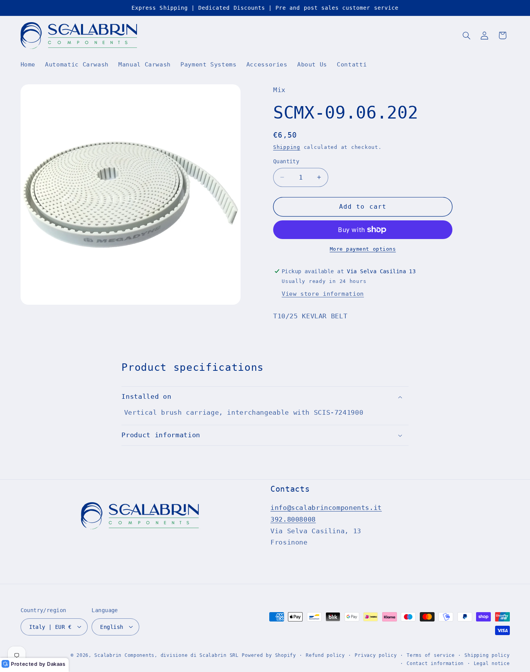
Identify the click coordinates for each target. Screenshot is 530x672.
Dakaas (56, 664)
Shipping (286, 147)
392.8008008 (293, 519)
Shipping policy (486, 655)
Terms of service (431, 655)
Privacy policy (376, 655)
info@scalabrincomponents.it (326, 508)
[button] (466, 35)
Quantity (286, 161)
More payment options (363, 249)
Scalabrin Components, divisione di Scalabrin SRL (166, 655)
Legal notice (492, 663)
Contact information (435, 663)
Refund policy (325, 655)
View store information (323, 293)
